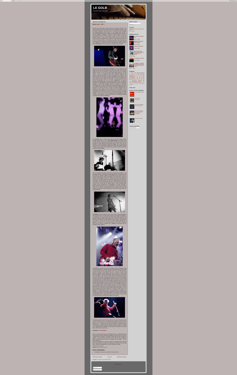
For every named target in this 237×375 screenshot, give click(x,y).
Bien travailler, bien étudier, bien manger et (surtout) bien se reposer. (139, 53)
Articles (95, 367)
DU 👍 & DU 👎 (132, 31)
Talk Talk (131, 82)
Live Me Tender (100, 347)
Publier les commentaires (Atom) (104, 359)
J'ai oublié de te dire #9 (139, 58)
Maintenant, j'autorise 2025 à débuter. (138, 42)
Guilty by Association (138, 46)
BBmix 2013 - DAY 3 (98, 24)
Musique (105, 347)
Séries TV (141, 81)
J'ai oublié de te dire (137, 75)
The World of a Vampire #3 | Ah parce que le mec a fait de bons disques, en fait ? (139, 65)
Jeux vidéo (142, 75)
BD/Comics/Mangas (140, 72)
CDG (130, 74)
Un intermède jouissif (139, 92)
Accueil (109, 357)
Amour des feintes (139, 118)
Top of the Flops (137, 82)
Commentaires (97, 369)
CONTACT (131, 30)
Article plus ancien (122, 357)
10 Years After (132, 72)
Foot (136, 74)
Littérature (132, 77)
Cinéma (132, 74)
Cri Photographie (102, 330)
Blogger (120, 364)
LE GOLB (100, 8)
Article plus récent (97, 357)
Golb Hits (139, 74)
